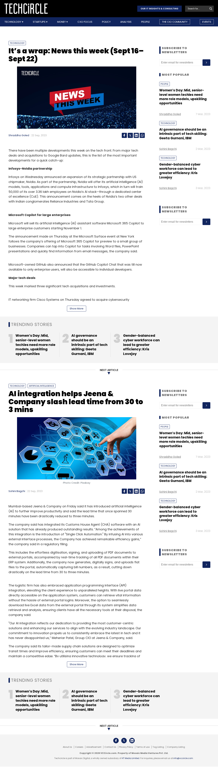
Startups (39, 22)
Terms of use (143, 747)
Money (61, 22)
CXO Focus (84, 22)
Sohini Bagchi (168, 149)
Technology (13, 22)
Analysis (125, 22)
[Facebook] (124, 135)
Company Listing (176, 747)
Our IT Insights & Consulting (159, 8)
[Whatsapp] (142, 135)
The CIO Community (175, 22)
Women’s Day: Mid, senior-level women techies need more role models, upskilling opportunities (183, 97)
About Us (67, 747)
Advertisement (93, 747)
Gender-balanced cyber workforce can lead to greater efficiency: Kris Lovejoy (179, 171)
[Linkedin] (136, 135)
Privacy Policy (126, 747)
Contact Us (110, 747)
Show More (76, 308)
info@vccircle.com (183, 758)
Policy (106, 22)
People (145, 22)
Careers (79, 747)
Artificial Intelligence (41, 386)
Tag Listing (158, 747)
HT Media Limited (130, 758)
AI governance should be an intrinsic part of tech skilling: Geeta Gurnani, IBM (183, 133)
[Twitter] (130, 135)
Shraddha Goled (19, 135)
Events (206, 22)
